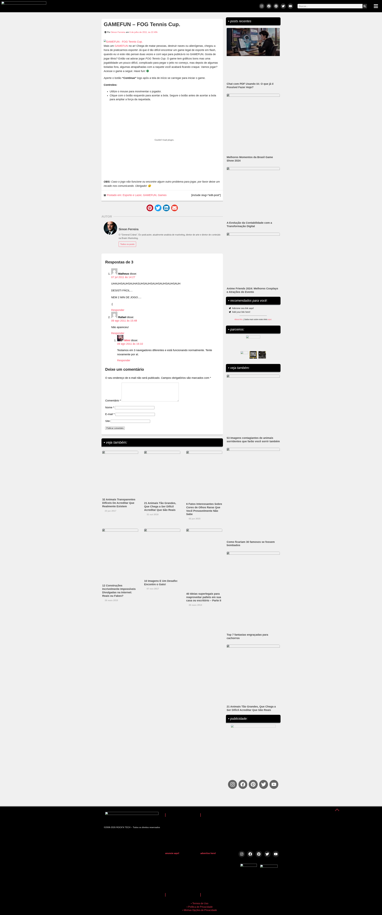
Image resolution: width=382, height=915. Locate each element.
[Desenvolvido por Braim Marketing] (269, 866)
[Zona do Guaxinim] (262, 355)
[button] (150, 208)
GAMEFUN (121, 45)
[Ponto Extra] (253, 355)
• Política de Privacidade (200, 907)
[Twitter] (283, 6)
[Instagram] (261, 6)
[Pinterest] (276, 6)
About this (238, 319)
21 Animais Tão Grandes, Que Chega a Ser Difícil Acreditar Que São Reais (160, 506)
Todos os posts (127, 244)
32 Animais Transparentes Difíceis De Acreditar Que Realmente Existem (118, 503)
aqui (269, 319)
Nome (109, 407)
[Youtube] (290, 6)
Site (107, 421)
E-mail (110, 414)
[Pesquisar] (364, 6)
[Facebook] (269, 6)
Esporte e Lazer (132, 195)
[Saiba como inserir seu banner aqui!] (244, 355)
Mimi (127, 340)
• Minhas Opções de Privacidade (199, 910)
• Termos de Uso (199, 903)
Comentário (113, 400)
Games (162, 195)
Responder (117, 310)
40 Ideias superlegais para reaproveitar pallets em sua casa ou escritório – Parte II (203, 597)
